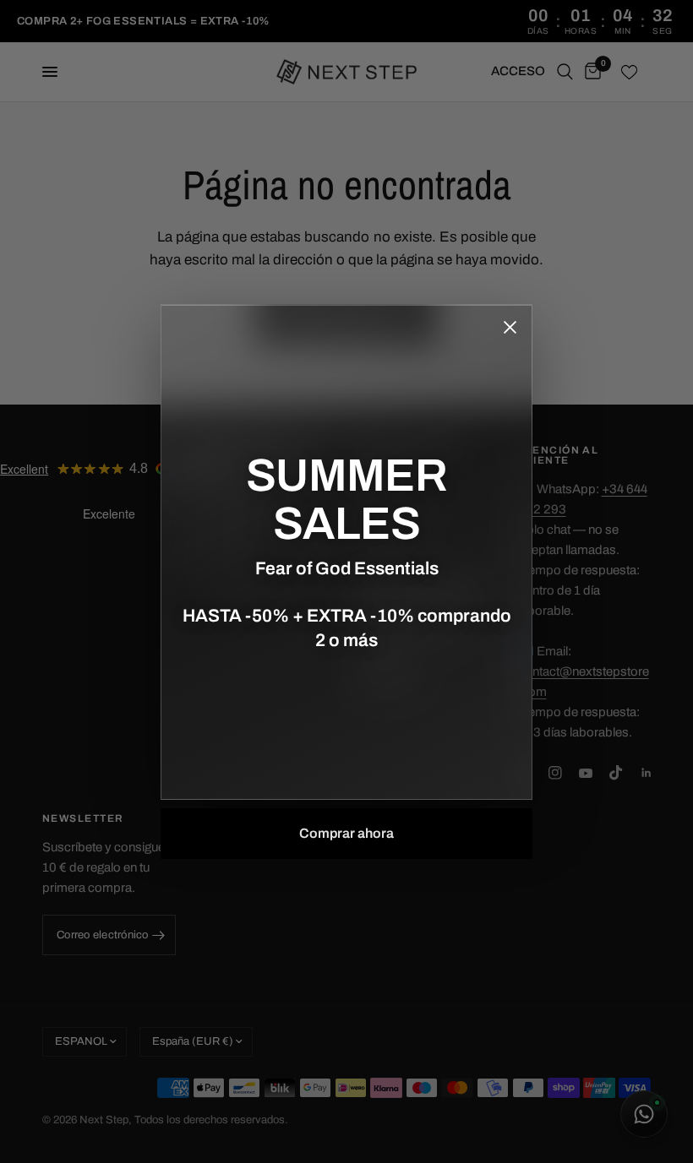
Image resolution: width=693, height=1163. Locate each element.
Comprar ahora (346, 833)
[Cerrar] (510, 327)
